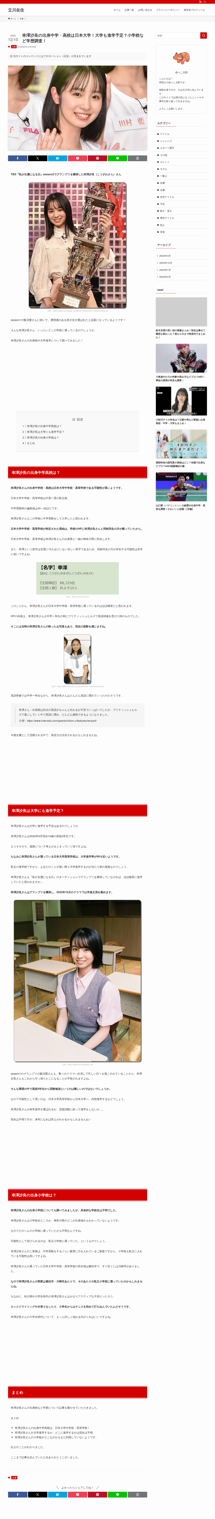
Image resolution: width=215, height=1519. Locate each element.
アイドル (164, 134)
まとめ (31, 443)
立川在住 (16, 10)
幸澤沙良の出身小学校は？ (43, 437)
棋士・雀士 (166, 210)
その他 (163, 155)
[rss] (200, 2)
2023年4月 (165, 276)
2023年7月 (165, 269)
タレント (164, 161)
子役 (162, 204)
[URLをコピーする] (137, 158)
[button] (17, 158)
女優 (14, 46)
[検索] (205, 2)
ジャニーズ (166, 141)
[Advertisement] (77, 377)
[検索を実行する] (203, 35)
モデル (163, 169)
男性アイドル (167, 217)
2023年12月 (165, 262)
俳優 (162, 183)
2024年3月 (165, 255)
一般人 (163, 175)
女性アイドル (167, 196)
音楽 (162, 231)
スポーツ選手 (167, 148)
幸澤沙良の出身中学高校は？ (44, 426)
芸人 (162, 225)
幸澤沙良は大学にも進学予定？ (45, 432)
